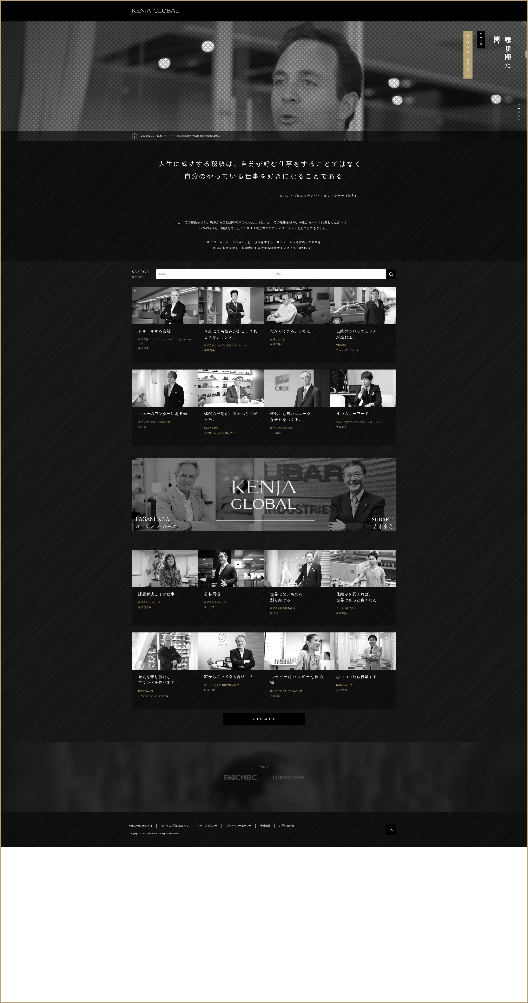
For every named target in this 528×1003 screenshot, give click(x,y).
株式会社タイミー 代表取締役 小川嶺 (177, 135)
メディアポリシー (207, 825)
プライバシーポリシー (238, 825)
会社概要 (265, 825)
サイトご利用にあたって (175, 825)
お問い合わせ (286, 825)
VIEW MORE (264, 719)
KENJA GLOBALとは (140, 825)
